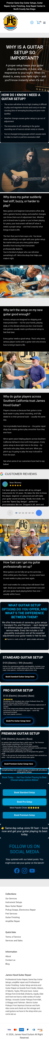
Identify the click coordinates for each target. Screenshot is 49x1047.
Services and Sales (14, 940)
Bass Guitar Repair (13, 906)
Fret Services (11, 913)
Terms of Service (13, 937)
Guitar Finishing (12, 917)
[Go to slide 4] (26, 512)
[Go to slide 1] (16, 512)
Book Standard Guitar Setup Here (20, 677)
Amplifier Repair (12, 921)
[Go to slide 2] (20, 512)
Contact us (10, 960)
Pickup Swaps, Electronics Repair (20, 910)
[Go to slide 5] (29, 512)
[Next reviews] (39, 513)
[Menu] (44, 22)
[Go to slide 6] (33, 512)
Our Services (11, 898)
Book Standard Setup (24, 792)
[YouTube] (32, 870)
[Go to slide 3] (23, 512)
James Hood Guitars (24, 1034)
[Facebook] (17, 870)
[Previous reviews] (10, 513)
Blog (7, 964)
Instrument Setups (13, 902)
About (8, 956)
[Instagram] (24, 870)
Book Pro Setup (24, 802)
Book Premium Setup (24, 815)
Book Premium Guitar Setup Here (18, 764)
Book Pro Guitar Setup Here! (18, 721)
